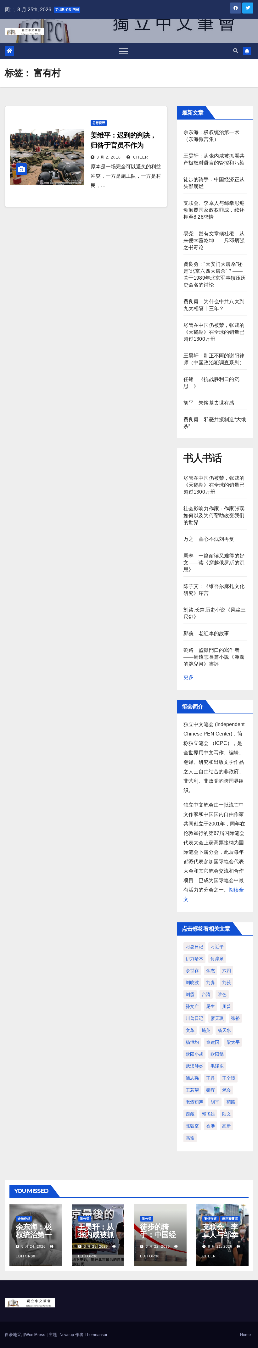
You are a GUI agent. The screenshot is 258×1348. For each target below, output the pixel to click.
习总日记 (194, 946)
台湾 (206, 994)
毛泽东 (217, 1066)
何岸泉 (217, 958)
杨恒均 (192, 1042)
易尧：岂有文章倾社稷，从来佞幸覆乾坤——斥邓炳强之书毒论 (213, 240)
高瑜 (190, 1137)
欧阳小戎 (194, 1054)
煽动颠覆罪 (230, 1218)
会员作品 (24, 1218)
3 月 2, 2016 (109, 157)
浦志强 (192, 1078)
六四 (226, 970)
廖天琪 (217, 1018)
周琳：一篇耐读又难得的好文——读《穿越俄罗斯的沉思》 (213, 562)
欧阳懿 (217, 1054)
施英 (206, 1030)
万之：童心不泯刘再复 (208, 539)
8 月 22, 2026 (158, 1246)
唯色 (222, 994)
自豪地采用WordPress (26, 1334)
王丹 (210, 1078)
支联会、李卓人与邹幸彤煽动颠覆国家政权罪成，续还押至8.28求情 (213, 210)
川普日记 (194, 1018)
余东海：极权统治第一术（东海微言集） (34, 1238)
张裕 (235, 1018)
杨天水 (224, 1030)
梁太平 (233, 1042)
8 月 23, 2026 (96, 1246)
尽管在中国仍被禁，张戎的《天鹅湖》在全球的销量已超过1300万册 (213, 332)
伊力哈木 (194, 958)
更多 (188, 677)
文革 (190, 1030)
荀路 (231, 1102)
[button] (235, 50)
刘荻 (226, 982)
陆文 (226, 1113)
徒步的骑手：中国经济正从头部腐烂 (158, 1238)
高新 (226, 1125)
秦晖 (210, 1090)
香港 (210, 1125)
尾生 (210, 1006)
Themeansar (96, 1334)
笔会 (226, 1090)
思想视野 (99, 123)
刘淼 (210, 982)
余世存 (192, 970)
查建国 (212, 1042)
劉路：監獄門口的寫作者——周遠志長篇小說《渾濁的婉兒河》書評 (213, 657)
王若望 (192, 1090)
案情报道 (210, 1218)
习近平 (217, 946)
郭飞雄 (208, 1113)
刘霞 (190, 994)
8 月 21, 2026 (220, 1246)
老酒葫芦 (194, 1102)
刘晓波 (192, 982)
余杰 (210, 970)
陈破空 (192, 1125)
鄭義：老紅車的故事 (206, 633)
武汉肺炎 (194, 1066)
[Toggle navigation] (123, 51)
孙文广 (192, 1006)
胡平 (214, 1102)
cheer (140, 157)
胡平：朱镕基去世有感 (208, 403)
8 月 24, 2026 (33, 1246)
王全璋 (228, 1078)
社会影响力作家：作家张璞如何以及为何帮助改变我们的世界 (213, 515)
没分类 (84, 1218)
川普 (226, 1006)
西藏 (190, 1113)
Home (245, 1334)
